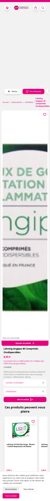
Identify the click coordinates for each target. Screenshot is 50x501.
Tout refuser (28, 489)
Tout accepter (11, 496)
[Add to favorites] (44, 114)
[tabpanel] (25, 224)
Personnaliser (11, 489)
